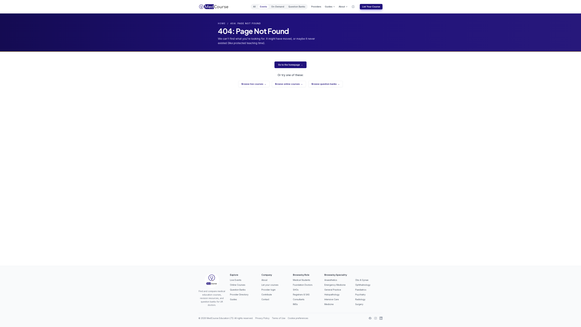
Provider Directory (239, 294)
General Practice (332, 289)
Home (221, 23)
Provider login (268, 289)
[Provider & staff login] (353, 6)
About (342, 6)
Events (263, 6)
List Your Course (371, 6)
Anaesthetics (330, 280)
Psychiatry (360, 294)
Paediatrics (360, 289)
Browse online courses (289, 84)
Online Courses (237, 285)
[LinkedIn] (380, 318)
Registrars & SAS (301, 294)
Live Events (235, 280)
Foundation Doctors (302, 285)
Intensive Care (331, 299)
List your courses (269, 285)
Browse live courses (253, 84)
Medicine (329, 304)
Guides (328, 6)
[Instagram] (375, 318)
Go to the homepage (290, 64)
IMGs (295, 304)
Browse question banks (326, 84)
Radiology (360, 299)
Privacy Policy (262, 318)
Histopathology (332, 294)
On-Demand (277, 6)
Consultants (298, 299)
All (254, 6)
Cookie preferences (298, 318)
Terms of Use (278, 318)
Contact (265, 299)
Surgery (359, 304)
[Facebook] (370, 318)
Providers (316, 6)
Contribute (266, 294)
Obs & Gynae (361, 280)
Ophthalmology (362, 285)
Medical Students (301, 280)
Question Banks (296, 6)
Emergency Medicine (335, 285)
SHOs (296, 289)
